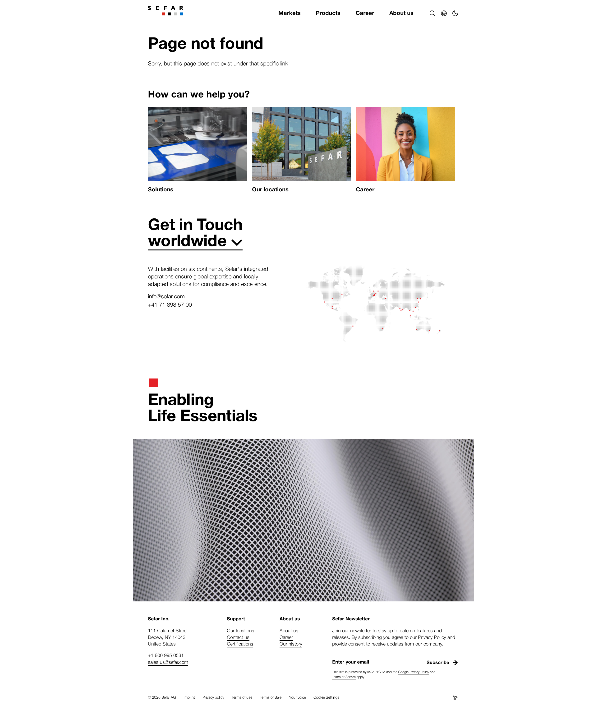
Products (328, 13)
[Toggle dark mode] (455, 13)
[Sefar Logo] (165, 10)
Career (365, 13)
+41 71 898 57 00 (170, 304)
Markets (289, 13)
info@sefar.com (166, 296)
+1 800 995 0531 (166, 655)
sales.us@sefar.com (168, 662)
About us (401, 13)
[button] (432, 13)
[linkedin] (455, 697)
